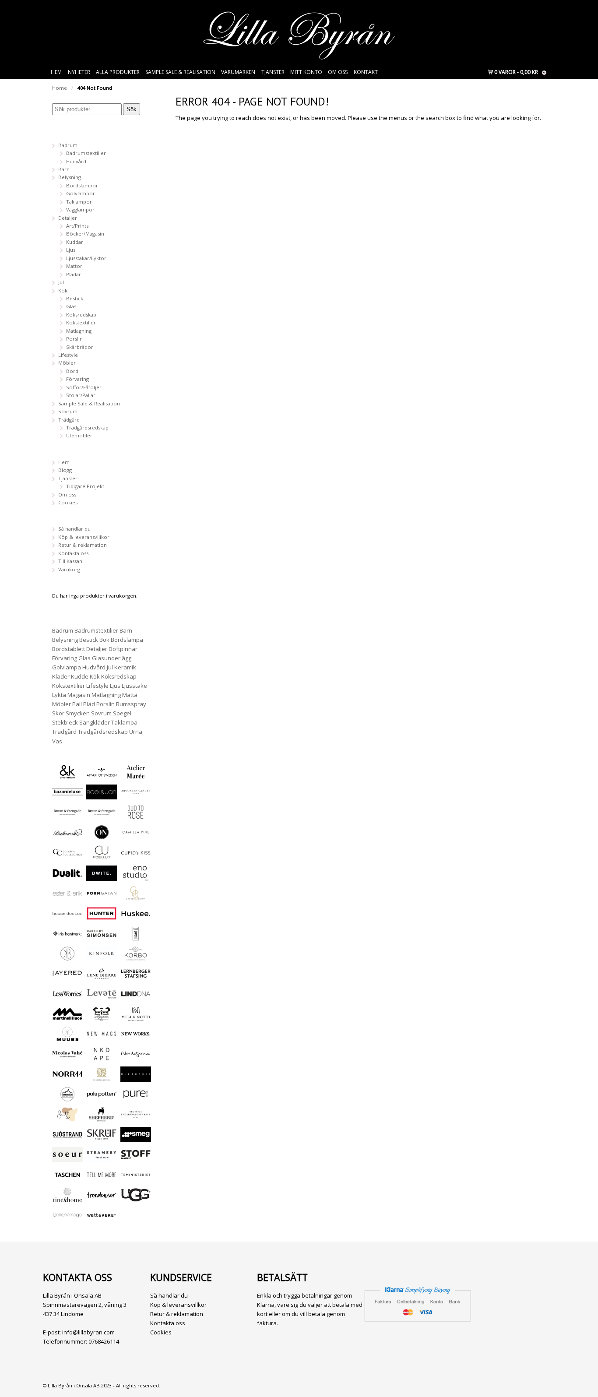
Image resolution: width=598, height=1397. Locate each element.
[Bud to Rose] (135, 815)
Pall (77, 704)
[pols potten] (101, 1097)
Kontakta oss (73, 553)
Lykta (59, 695)
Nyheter (79, 72)
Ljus (70, 249)
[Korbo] (135, 957)
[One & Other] (135, 1077)
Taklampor (79, 201)
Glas (71, 306)
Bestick (74, 298)
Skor (58, 713)
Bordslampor (82, 185)
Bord (72, 371)
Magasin (78, 695)
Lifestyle (68, 355)
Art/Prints (77, 225)
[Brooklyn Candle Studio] (135, 795)
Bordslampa (127, 640)
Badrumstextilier (86, 153)
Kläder (61, 676)
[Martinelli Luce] (67, 1017)
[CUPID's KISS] (135, 856)
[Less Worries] (67, 997)
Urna (135, 731)
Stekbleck (65, 722)
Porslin (74, 338)
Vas (57, 741)
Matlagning (78, 330)
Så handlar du (74, 528)
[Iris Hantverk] (67, 937)
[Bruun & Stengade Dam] (67, 815)
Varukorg (69, 569)
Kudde (79, 676)
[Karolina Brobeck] (67, 957)
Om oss (338, 72)
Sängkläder (94, 722)
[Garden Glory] (135, 897)
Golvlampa (66, 667)
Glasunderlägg (111, 658)
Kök (62, 290)
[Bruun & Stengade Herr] (101, 815)
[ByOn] (101, 835)
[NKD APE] (101, 1057)
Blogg (65, 470)
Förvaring (77, 379)
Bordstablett (68, 649)
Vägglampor (80, 209)
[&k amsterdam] (67, 775)
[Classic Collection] (67, 855)
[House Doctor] (67, 917)
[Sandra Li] (67, 1118)
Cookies (67, 502)
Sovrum (67, 411)
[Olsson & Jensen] (101, 1077)
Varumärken (238, 72)
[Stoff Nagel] (135, 1158)
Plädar (73, 274)
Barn (64, 169)
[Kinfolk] (101, 957)
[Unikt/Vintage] (67, 1218)
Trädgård (69, 419)
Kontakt (366, 72)
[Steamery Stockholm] (101, 1158)
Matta (129, 695)
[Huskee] (135, 917)
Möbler (67, 362)
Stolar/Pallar (80, 395)
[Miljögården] (101, 1017)
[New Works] (135, 1037)
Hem (56, 72)
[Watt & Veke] (101, 1218)
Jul (61, 282)
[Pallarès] (67, 1097)
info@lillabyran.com (88, 1332)
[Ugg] (135, 1198)
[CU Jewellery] (101, 855)
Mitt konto (306, 72)
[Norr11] (67, 1077)
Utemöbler (79, 435)
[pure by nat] (135, 1097)
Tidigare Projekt (85, 486)
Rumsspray (131, 704)
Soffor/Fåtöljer (84, 387)
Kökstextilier (81, 322)
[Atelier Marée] (135, 775)
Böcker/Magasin (85, 233)
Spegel (122, 713)
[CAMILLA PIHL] (135, 835)
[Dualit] (67, 876)
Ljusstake (134, 686)
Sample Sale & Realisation (180, 72)
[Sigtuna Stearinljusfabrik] (135, 1118)
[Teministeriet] (135, 1178)
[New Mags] (101, 1037)
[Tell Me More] (101, 1178)
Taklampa (124, 722)
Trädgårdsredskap (87, 427)
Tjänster (273, 72)
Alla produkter (118, 72)
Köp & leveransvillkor (83, 537)
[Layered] (67, 977)
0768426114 (103, 1341)
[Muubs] (67, 1037)
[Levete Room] (101, 997)
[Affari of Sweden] (101, 775)
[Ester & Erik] (67, 897)
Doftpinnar (123, 649)
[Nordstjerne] (135, 1057)
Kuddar (74, 242)
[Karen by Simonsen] (101, 937)
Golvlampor (80, 193)
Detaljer (67, 218)
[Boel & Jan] (101, 795)
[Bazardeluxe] (67, 795)
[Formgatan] (101, 897)
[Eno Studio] (135, 876)
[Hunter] (101, 917)
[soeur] (67, 1158)
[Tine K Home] (67, 1198)
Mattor (74, 266)
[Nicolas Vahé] (67, 1057)
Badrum (67, 145)
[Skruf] (101, 1138)
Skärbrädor (79, 347)
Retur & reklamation (82, 545)
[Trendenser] (101, 1198)
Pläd (89, 704)
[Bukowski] (67, 835)
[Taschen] (67, 1178)
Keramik (125, 667)
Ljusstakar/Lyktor (86, 258)
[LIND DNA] (135, 997)
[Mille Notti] (135, 1017)
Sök (132, 109)
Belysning (69, 177)
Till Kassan (70, 561)
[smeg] (135, 1138)
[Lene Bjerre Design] (101, 977)
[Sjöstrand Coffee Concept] (67, 1138)
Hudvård (76, 161)
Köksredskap (81, 314)
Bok (104, 640)
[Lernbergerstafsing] (135, 977)
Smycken (78, 713)
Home (59, 87)
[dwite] (101, 876)
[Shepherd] (101, 1118)
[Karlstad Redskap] (135, 937)
